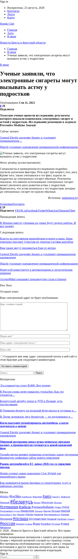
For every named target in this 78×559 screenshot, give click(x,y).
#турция (56, 523)
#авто (47, 496)
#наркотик (38, 514)
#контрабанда (6, 514)
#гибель (25, 507)
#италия (56, 510)
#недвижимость (52, 514)
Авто (10, 33)
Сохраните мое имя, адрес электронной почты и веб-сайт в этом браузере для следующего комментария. (38, 358)
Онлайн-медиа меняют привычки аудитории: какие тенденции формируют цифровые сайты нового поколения (39, 456)
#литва (29, 514)
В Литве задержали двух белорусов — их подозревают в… (36, 416)
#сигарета (18, 204)
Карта (11, 17)
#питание (65, 514)
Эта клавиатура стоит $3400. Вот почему (25, 385)
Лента (11, 14)
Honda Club (7, 23)
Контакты (13, 11)
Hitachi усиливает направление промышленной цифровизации (39, 147)
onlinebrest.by (70, 197)
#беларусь (21, 501)
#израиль (39, 511)
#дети (65, 507)
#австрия (37, 496)
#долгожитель (6, 511)
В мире (11, 36)
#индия (47, 511)
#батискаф (4, 502)
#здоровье (6, 204)
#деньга (58, 507)
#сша (36, 523)
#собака (28, 524)
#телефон (46, 523)
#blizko (4, 496)
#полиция (6, 518)
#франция (5, 527)
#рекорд (71, 519)
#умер (65, 523)
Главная (12, 29)
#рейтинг (62, 519)
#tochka (15, 496)
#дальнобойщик (43, 507)
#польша (20, 518)
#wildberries (27, 497)
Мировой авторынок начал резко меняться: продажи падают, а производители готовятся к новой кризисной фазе (36, 445)
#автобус (56, 497)
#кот (15, 515)
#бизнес (37, 502)
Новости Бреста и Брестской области (23, 42)
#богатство (47, 502)
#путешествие (37, 518)
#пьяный (52, 518)
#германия (9, 507)
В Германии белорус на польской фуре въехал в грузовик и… (38, 410)
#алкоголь (65, 497)
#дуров (16, 511)
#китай (65, 511)
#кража (21, 514)
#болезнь (58, 503)
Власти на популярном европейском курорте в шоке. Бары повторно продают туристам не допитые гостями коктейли (36, 240)
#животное (27, 510)
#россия (7, 523)
